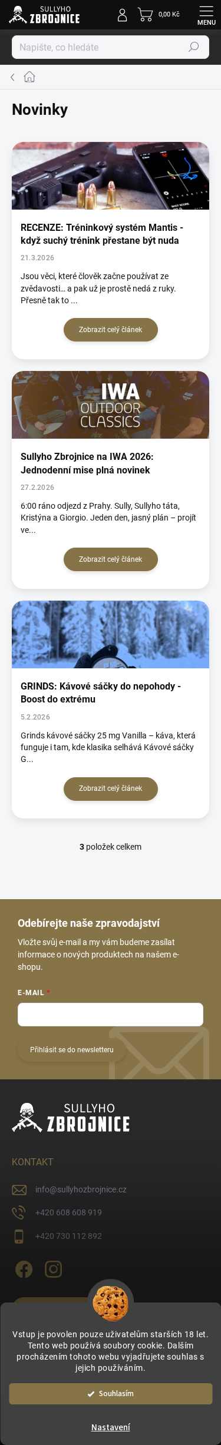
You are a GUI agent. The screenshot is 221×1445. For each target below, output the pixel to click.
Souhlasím (116, 1393)
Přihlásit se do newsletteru (72, 1050)
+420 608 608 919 (68, 1212)
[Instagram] (51, 1267)
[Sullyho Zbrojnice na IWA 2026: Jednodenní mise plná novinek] (110, 405)
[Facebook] (22, 1267)
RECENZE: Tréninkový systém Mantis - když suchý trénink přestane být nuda (102, 234)
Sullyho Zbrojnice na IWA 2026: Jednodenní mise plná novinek (87, 463)
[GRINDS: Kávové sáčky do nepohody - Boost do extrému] (110, 634)
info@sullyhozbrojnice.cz (81, 1189)
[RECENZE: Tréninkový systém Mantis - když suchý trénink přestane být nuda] (110, 176)
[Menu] (206, 14)
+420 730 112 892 (68, 1236)
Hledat (193, 47)
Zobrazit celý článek (110, 330)
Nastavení (110, 1427)
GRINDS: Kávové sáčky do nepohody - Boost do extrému (101, 693)
